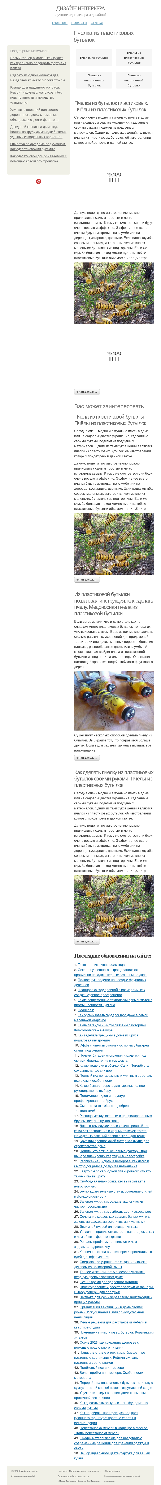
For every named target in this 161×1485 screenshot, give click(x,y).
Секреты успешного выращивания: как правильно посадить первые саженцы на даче (110, 972)
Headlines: (86, 1009)
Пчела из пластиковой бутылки (134, 80)
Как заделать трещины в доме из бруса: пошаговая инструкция (106, 1038)
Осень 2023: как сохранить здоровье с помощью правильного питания (106, 1345)
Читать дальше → (87, 391)
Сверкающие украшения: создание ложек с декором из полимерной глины (110, 1264)
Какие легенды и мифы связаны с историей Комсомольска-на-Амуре (110, 1027)
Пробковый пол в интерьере (102, 1367)
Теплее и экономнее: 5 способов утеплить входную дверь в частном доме (109, 1274)
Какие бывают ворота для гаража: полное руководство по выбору (109, 1088)
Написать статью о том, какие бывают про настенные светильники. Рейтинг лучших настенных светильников (109, 1357)
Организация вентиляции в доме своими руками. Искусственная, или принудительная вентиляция (109, 1312)
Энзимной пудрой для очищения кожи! (109, 1226)
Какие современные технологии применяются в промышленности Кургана (113, 1002)
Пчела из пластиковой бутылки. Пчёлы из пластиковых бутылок (110, 420)
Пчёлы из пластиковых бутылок (134, 57)
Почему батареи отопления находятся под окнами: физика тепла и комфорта (110, 1058)
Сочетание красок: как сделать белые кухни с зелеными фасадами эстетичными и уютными (112, 1219)
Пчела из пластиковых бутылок (94, 80)
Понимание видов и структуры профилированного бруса (100, 1098)
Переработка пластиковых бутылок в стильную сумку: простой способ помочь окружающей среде (113, 1385)
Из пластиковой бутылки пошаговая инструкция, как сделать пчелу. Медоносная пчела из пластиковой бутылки (113, 604)
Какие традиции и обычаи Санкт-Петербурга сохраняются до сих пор (111, 1068)
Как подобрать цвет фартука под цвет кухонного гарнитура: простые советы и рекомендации (106, 1417)
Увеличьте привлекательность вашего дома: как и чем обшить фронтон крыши (114, 1234)
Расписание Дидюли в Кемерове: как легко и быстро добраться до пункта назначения (111, 1163)
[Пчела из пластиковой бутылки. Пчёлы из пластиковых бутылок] (114, 544)
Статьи (97, 22)
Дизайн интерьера (80, 8)
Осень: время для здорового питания (109, 1281)
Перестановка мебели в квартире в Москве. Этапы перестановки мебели (111, 1430)
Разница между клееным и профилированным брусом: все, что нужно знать (113, 1118)
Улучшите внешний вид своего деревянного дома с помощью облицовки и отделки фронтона (34, 114)
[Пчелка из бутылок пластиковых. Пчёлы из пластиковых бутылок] (114, 293)
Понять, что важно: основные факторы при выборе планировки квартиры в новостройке (110, 1153)
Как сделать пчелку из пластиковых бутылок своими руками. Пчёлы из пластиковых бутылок (113, 778)
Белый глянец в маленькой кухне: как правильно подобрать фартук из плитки (38, 63)
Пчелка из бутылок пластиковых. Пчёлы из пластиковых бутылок (111, 106)
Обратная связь (112, 1470)
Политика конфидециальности (73, 1476)
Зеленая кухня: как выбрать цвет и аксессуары (116, 1211)
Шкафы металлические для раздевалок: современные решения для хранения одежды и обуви (111, 1442)
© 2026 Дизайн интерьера (24, 1470)
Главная (60, 22)
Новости (79, 22)
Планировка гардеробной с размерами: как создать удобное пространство (109, 992)
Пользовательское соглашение (85, 1470)
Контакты (62, 1470)
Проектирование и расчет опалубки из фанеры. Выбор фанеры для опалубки (114, 1289)
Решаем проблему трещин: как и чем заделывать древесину (105, 1244)
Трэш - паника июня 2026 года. (102, 964)
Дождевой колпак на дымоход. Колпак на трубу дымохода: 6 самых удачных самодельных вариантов (38, 132)
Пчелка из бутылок (94, 57)
